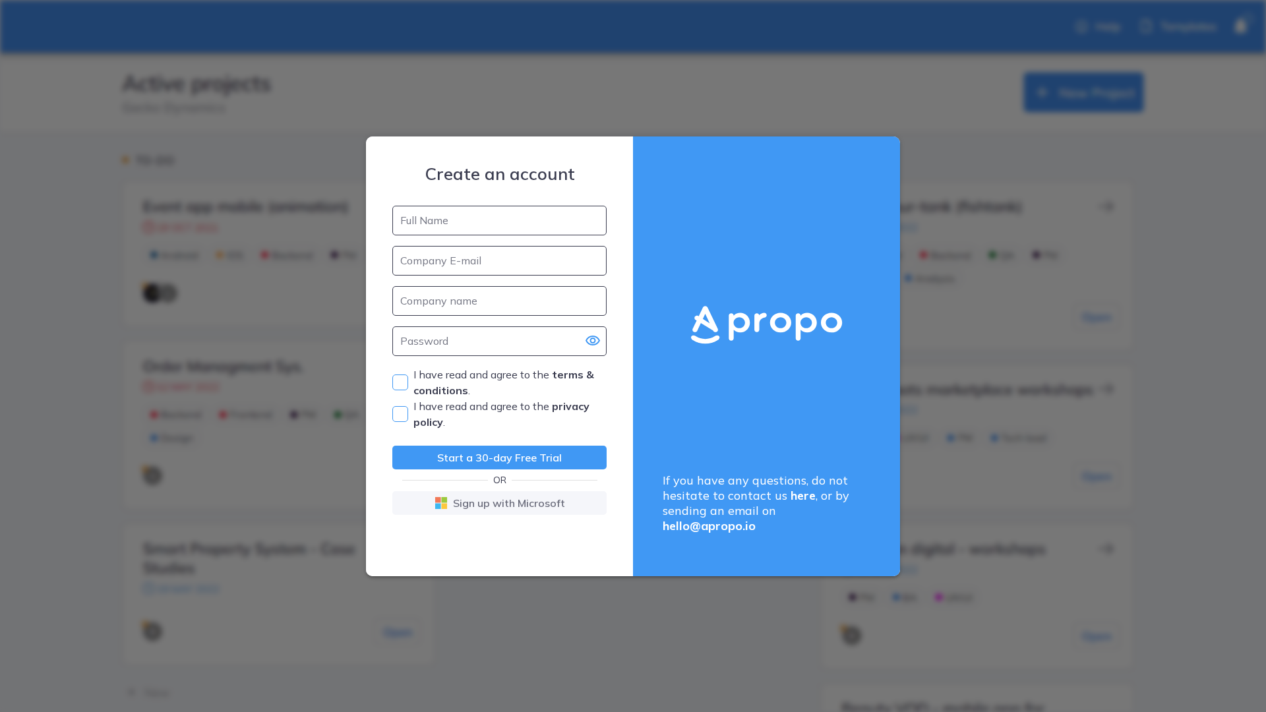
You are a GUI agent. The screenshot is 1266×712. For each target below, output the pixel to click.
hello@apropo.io (709, 525)
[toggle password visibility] (593, 341)
